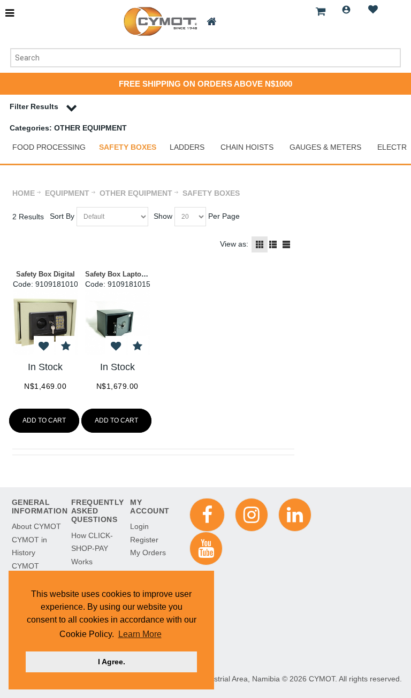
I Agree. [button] (111, 661)
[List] (273, 244)
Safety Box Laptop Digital (127, 274)
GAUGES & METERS (325, 147)
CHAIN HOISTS (246, 147)
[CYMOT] (159, 21)
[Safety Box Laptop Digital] (117, 322)
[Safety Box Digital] (45, 322)
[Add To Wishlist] (44, 346)
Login (346, 9)
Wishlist (373, 9)
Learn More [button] (140, 634)
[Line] (286, 244)
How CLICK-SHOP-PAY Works (92, 548)
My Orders (148, 552)
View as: (234, 244)
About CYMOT (36, 526)
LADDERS (187, 147)
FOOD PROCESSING (49, 147)
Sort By (62, 216)
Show (163, 216)
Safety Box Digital (45, 274)
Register (144, 539)
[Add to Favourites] (65, 346)
